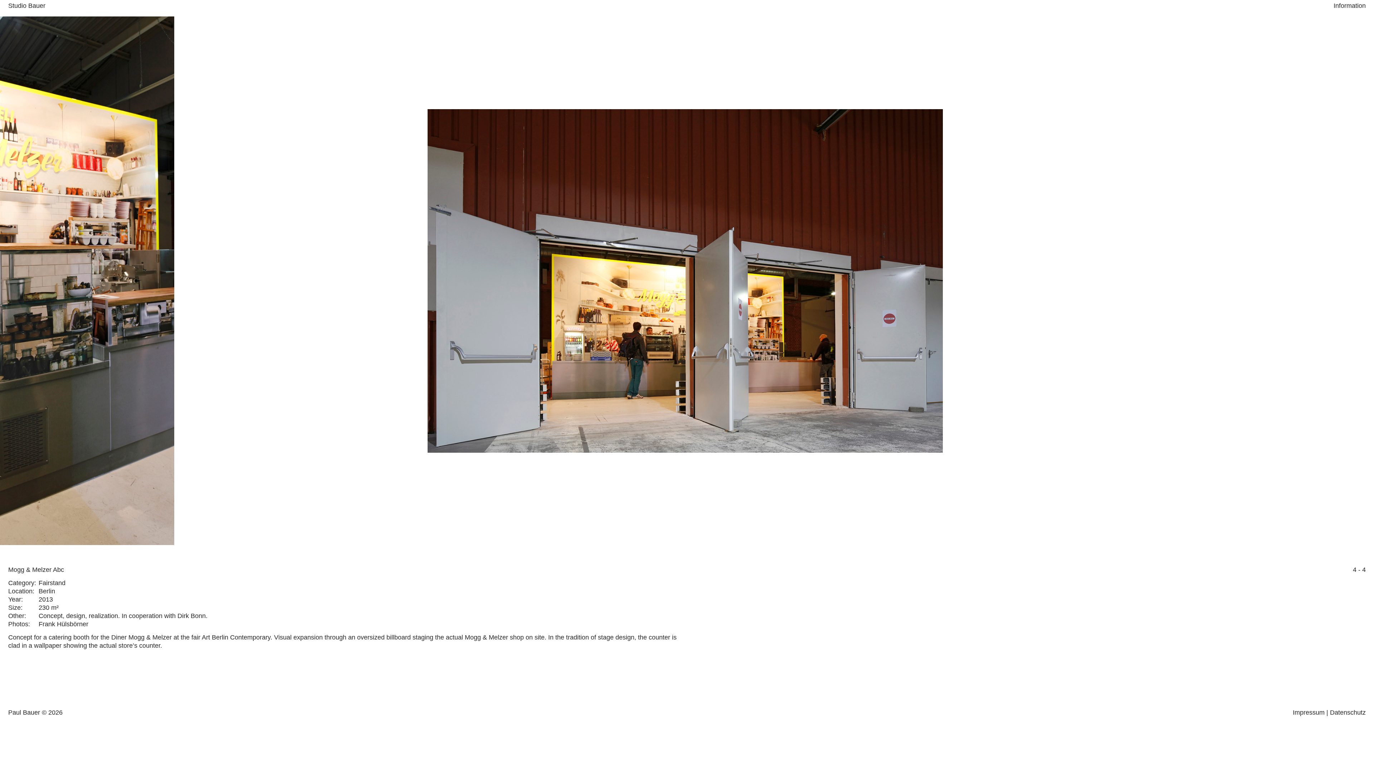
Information (1350, 5)
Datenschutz (1348, 712)
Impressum (1309, 712)
